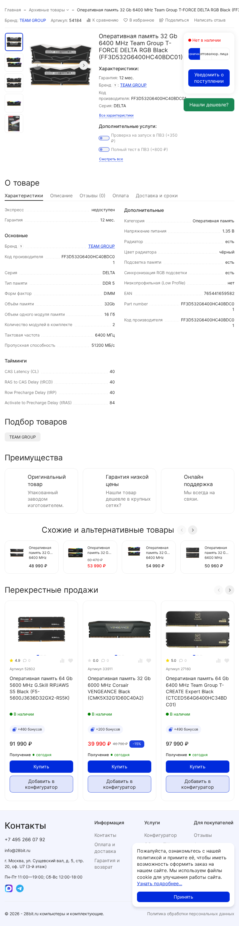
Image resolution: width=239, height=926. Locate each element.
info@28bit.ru (17, 850)
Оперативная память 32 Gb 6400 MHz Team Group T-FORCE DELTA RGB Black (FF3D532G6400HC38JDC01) (158, 553)
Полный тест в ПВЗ (139, 149)
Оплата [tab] (121, 195)
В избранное (141, 20)
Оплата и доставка (105, 848)
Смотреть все (111, 159)
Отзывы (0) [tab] (93, 195)
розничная (194, 54)
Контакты (105, 835)
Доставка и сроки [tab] (157, 195)
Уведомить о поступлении (209, 78)
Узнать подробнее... (159, 883)
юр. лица (220, 54)
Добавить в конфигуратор (41, 784)
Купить (41, 767)
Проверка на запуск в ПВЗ (144, 138)
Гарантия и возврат (107, 864)
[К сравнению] (62, 660)
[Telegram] (20, 888)
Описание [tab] (61, 195)
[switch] (104, 138)
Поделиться (177, 20)
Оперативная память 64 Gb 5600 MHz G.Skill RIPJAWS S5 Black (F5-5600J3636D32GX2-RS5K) (41, 688)
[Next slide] (83, 65)
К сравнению (105, 20)
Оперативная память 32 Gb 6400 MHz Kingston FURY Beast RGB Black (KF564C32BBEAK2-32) (99, 550)
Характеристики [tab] (24, 195)
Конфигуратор (160, 835)
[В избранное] (70, 660)
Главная (13, 9)
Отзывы (203, 835)
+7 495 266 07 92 (25, 839)
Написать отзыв (210, 20)
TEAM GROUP (33, 20)
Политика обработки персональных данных (190, 913)
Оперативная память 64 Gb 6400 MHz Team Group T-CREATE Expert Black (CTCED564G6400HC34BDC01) (197, 691)
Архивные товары (47, 9)
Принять (183, 897)
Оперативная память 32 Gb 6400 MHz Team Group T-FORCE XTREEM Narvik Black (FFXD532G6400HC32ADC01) (217, 553)
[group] (60, 65)
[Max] (9, 888)
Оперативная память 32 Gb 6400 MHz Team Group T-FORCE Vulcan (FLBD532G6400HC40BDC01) (41, 553)
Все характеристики (116, 115)
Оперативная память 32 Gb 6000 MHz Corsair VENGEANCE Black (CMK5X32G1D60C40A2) (119, 688)
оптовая (206, 54)
